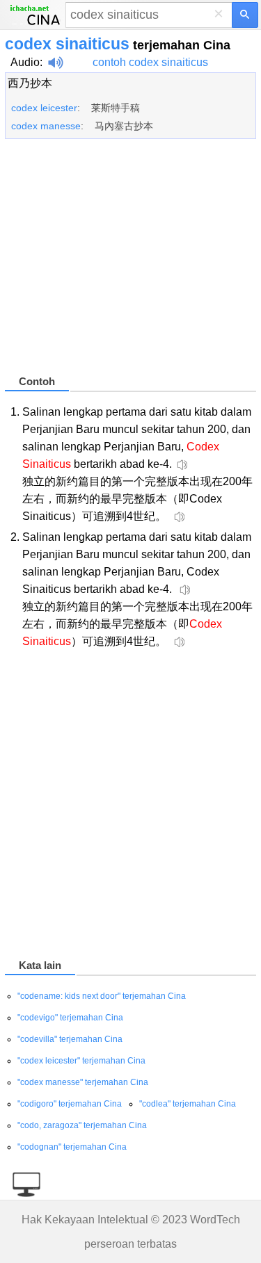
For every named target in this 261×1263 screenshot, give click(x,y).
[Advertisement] (130, 262)
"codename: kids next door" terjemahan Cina (101, 996)
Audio (25, 62)
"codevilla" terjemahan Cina (69, 1039)
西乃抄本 (30, 83)
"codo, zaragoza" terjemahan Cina (82, 1125)
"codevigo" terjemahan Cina (70, 1017)
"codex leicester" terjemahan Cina (81, 1061)
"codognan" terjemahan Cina (72, 1147)
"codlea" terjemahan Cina (187, 1104)
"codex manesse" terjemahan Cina (82, 1082)
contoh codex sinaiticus (150, 62)
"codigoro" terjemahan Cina (69, 1104)
